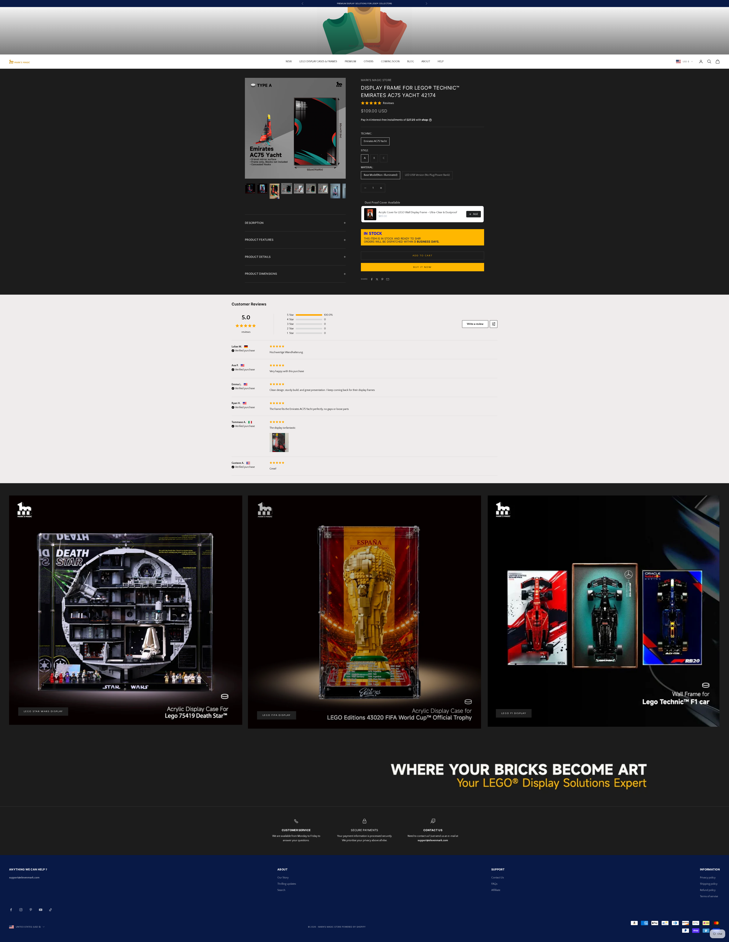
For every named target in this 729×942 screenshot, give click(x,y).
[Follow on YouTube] (41, 910)
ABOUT (425, 61)
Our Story (283, 877)
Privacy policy (708, 877)
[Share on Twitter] (377, 279)
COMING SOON (390, 61)
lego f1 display (513, 713)
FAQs (494, 883)
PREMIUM (350, 61)
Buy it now (422, 267)
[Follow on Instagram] (21, 910)
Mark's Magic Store (376, 80)
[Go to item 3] (274, 191)
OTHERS (368, 61)
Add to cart (423, 255)
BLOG (410, 61)
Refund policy (708, 890)
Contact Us (497, 877)
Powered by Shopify (353, 926)
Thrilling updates (286, 883)
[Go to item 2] (262, 188)
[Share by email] (387, 279)
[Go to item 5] (298, 188)
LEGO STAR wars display (43, 711)
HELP (440, 61)
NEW (289, 61)
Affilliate (495, 890)
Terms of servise (709, 896)
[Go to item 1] (250, 188)
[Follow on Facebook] (11, 910)
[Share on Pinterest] (382, 279)
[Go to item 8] (335, 191)
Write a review (475, 324)
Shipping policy (708, 883)
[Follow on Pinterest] (31, 910)
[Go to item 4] (286, 188)
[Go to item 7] (323, 188)
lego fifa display (277, 715)
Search (281, 890)
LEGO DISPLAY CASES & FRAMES (318, 61)
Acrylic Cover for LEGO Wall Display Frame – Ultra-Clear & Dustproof (418, 212)
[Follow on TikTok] (50, 910)
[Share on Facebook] (371, 279)
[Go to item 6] (311, 188)
